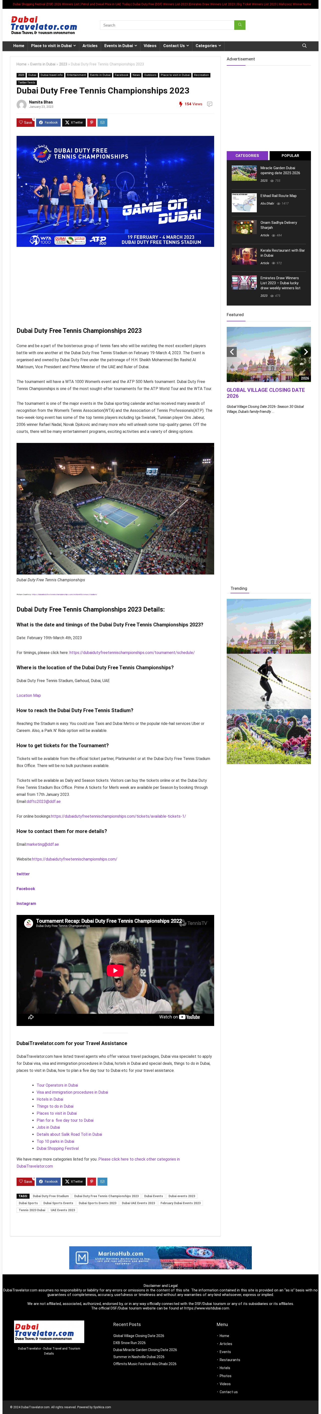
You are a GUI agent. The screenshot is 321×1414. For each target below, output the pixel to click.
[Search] (240, 25)
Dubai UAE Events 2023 (138, 1203)
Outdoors (150, 75)
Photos (225, 1376)
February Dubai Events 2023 (180, 1203)
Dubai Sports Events (58, 1203)
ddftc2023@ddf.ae (44, 801)
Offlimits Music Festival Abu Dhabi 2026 (145, 1364)
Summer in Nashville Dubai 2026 (139, 1357)
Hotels (225, 1368)
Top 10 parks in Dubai (55, 1141)
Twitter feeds (26, 82)
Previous (232, 352)
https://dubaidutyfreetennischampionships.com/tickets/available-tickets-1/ (118, 816)
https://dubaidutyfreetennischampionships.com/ (74, 859)
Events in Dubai (118, 45)
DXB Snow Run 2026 (129, 1343)
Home (18, 45)
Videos (150, 45)
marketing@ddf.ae (43, 844)
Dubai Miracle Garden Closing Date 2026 (145, 1350)
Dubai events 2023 (182, 1196)
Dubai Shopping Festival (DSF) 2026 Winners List (46, 4)
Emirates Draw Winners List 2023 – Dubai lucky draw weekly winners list (280, 283)
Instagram (26, 903)
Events (225, 1352)
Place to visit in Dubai (51, 45)
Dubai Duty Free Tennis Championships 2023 (106, 1196)
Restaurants (230, 1360)
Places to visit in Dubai (57, 1113)
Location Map (29, 695)
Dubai (32, 75)
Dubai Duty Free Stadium (51, 1196)
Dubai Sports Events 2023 (97, 1203)
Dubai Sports (28, 1203)
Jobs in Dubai (48, 1127)
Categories (206, 45)
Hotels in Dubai (50, 1099)
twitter (23, 874)
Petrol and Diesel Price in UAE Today (106, 4)
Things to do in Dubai (55, 1106)
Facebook (121, 75)
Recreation (201, 75)
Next (306, 352)
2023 (63, 64)
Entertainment (76, 75)
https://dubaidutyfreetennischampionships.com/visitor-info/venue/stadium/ (64, 594)
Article (265, 235)
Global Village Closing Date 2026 (138, 1336)
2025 (264, 180)
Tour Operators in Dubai (57, 1085)
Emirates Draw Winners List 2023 (212, 4)
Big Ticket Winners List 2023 (257, 4)
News (136, 75)
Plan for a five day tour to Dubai (65, 1120)
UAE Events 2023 (63, 1210)
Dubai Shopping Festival (58, 1148)
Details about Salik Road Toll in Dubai (69, 1134)
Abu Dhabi (267, 203)
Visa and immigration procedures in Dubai (72, 1092)
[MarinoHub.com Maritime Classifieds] (160, 1248)
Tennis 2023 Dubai (32, 1210)
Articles (90, 45)
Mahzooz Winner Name (295, 4)
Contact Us (174, 45)
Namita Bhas (41, 102)
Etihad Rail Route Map (279, 196)
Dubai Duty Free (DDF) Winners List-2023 (160, 4)
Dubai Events (153, 1196)
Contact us (229, 1392)
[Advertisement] (115, 288)
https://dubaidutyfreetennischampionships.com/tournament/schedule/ (132, 652)
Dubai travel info (52, 75)
